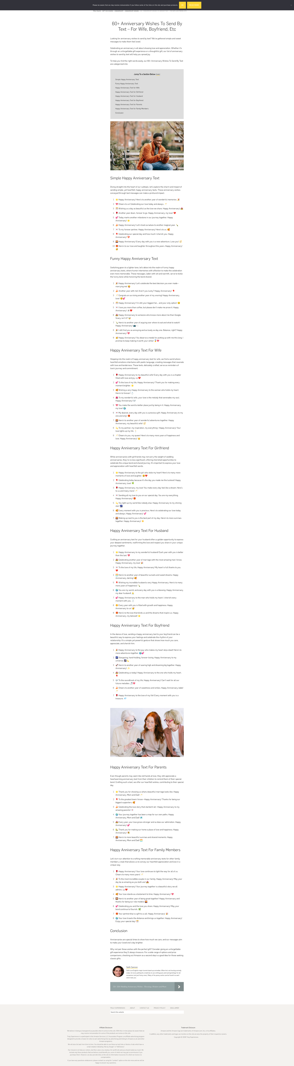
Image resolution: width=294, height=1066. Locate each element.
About (132, 1008)
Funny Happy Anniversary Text (126, 83)
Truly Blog (97, 11)
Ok (182, 5)
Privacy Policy (159, 1008)
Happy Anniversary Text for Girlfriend (129, 92)
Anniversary (118, 11)
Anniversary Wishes (132, 11)
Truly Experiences (117, 1008)
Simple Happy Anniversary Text (127, 79)
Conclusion (119, 113)
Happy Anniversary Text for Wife (127, 88)
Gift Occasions (107, 11)
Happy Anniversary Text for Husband (129, 96)
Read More (194, 5)
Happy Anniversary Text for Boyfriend (129, 100)
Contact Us (144, 1008)
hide (158, 74)
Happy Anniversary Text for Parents (128, 104)
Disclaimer (174, 1008)
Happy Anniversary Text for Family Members (131, 108)
